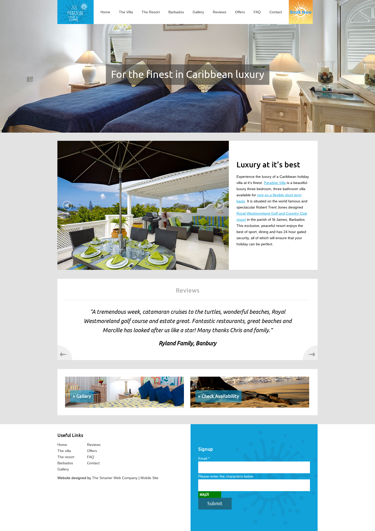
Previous (67, 205)
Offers (240, 12)
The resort (65, 457)
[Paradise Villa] (75, 12)
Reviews (219, 12)
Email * (203, 458)
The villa (64, 451)
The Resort (151, 12)
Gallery (198, 12)
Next (219, 205)
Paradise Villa (275, 183)
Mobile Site (149, 478)
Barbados (176, 12)
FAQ (257, 12)
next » (310, 352)
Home (105, 12)
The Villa (126, 12)
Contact (275, 12)
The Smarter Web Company (115, 478)
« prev (64, 352)
